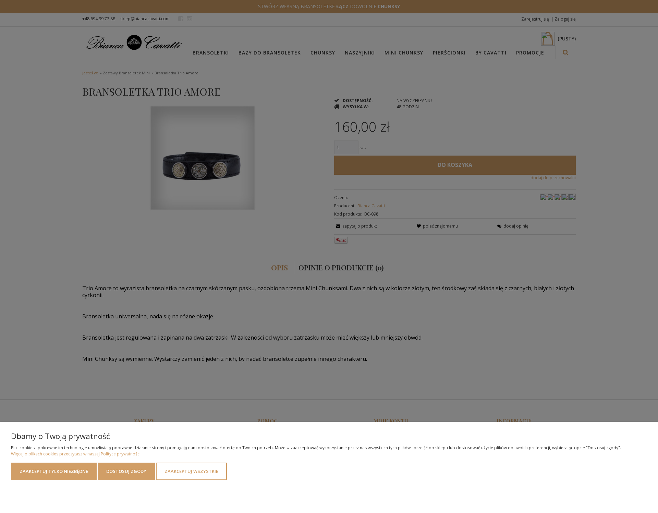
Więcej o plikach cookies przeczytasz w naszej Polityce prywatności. (76, 454)
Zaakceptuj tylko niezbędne (54, 471)
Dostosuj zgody (126, 471)
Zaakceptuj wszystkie (191, 471)
